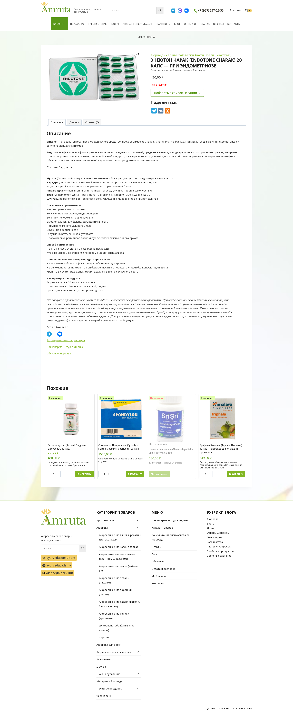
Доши (210, 528)
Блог (177, 23)
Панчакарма (214, 537)
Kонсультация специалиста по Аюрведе (171, 537)
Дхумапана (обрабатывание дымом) (116, 628)
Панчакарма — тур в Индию (65, 346)
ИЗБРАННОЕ (145, 37)
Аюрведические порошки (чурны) (115, 592)
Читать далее (159, 474)
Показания (77, 23)
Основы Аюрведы (218, 532)
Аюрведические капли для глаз (118, 546)
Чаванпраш (103, 695)
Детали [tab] (74, 122)
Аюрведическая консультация (131, 23)
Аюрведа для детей (108, 644)
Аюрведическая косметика (113, 652)
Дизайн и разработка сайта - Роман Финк (229, 708)
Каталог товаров (162, 527)
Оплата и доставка (197, 23)
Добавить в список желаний (175, 93)
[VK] (186, 10)
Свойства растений (219, 555)
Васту (210, 523)
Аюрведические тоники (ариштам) (114, 616)
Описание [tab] (57, 122)
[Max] (179, 10)
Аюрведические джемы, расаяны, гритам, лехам (120, 537)
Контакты (233, 23)
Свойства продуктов (220, 551)
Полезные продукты (109, 688)
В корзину (84, 474)
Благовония (103, 659)
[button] (138, 54)
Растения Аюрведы (219, 546)
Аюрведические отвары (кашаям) (114, 580)
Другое (101, 666)
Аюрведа (102, 527)
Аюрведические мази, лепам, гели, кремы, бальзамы (117, 556)
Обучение (158, 561)
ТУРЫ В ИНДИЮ (98, 23)
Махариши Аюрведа (109, 681)
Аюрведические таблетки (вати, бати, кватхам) (191, 55)
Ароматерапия (105, 520)
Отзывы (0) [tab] (92, 122)
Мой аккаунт (160, 576)
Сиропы (104, 637)
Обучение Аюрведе (59, 353)
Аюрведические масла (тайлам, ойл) (119, 568)
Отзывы (218, 23)
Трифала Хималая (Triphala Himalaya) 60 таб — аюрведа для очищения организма (221, 448)
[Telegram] (173, 10)
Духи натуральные (108, 674)
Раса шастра (215, 542)
